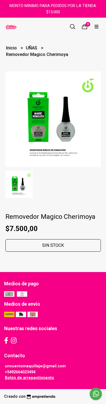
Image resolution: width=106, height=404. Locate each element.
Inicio (12, 47)
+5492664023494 (20, 372)
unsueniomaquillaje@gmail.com (35, 366)
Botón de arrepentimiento (29, 377)
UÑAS (32, 47)
